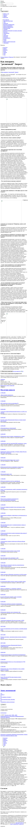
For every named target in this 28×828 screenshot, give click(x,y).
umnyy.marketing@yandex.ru (16, 824)
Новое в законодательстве (9, 41)
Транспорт (5, 35)
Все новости (6, 19)
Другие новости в (17, 371)
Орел (4, 53)
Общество (5, 23)
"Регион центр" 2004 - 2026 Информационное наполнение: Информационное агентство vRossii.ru (12, 716)
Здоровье (5, 29)
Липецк (5, 52)
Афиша (5, 16)
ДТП (4, 22)
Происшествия (6, 28)
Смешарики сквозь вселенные (8, 701)
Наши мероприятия (7, 25)
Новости (5, 15)
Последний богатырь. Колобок (8, 699)
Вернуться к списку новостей (7, 385)
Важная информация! (8, 27)
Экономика (5, 42)
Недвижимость (6, 38)
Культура (5, 31)
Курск (4, 51)
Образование (6, 33)
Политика (5, 36)
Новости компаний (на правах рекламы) (12, 30)
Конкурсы (5, 17)
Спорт (4, 34)
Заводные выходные (8, 20)
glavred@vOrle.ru (20, 822)
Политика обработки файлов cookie (9, 735)
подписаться (3, 712)
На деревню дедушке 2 (6, 696)
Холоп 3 (2, 694)
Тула (4, 54)
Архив (4, 40)
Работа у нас (6, 13)
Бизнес (4, 39)
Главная (2, 57)
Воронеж (5, 49)
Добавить (3, 379)
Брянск (5, 48)
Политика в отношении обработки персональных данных (14, 734)
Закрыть (2, 386)
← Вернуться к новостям (7, 371)
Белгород (5, 47)
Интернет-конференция (8, 24)
